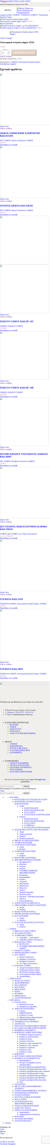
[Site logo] (25, 13)
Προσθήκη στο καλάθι (24, 52)
